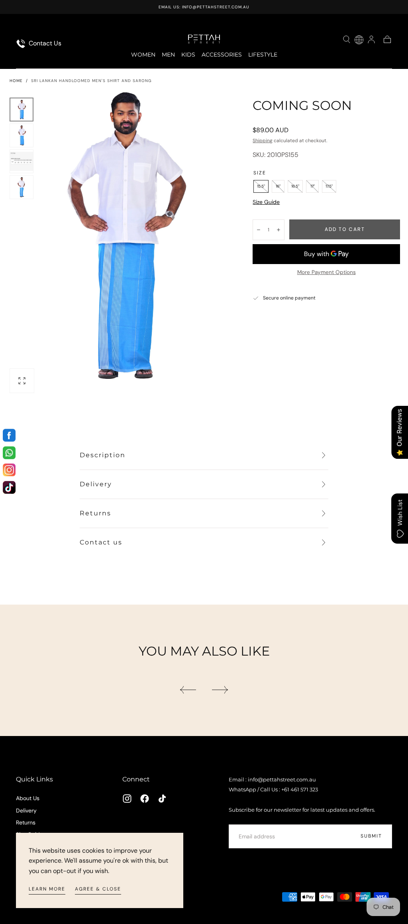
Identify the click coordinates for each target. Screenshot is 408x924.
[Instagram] (127, 798)
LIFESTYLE (262, 54)
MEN (168, 54)
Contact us (101, 542)
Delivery (26, 810)
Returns (25, 822)
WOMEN (143, 54)
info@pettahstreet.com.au (215, 7)
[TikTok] (162, 798)
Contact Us (44, 43)
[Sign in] (371, 39)
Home (16, 80)
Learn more (47, 889)
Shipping (263, 140)
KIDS (188, 54)
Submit (371, 836)
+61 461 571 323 (299, 789)
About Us (27, 798)
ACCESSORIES (222, 54)
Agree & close (98, 889)
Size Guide (266, 202)
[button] (346, 39)
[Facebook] (144, 798)
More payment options (326, 272)
